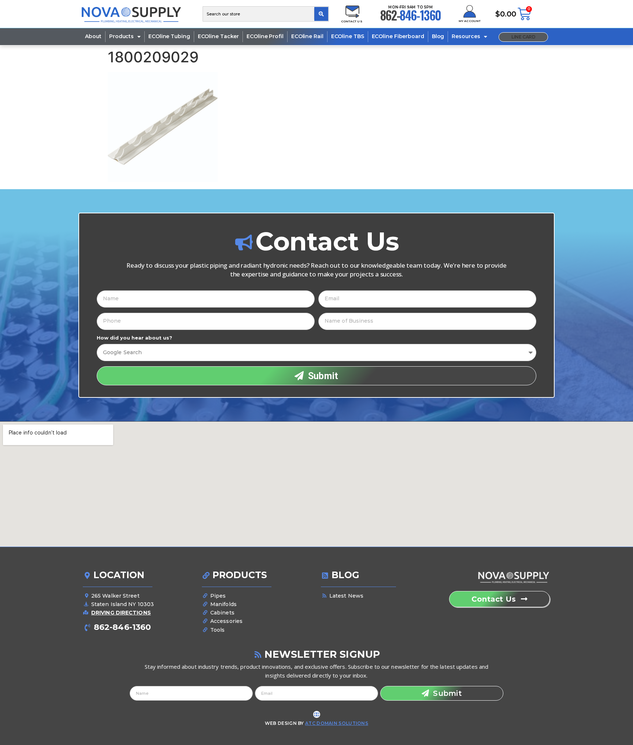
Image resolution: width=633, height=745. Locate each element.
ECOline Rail (307, 36)
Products (121, 36)
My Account (470, 21)
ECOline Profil (265, 36)
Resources (466, 36)
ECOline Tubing (169, 36)
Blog (438, 36)
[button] (523, 37)
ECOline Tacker (218, 36)
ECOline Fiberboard (398, 36)
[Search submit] (321, 14)
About (93, 36)
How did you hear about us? (134, 338)
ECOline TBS (347, 36)
